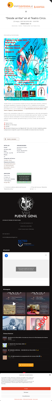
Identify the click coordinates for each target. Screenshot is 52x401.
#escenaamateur (10, 165)
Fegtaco (10, 110)
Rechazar (26, 392)
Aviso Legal (35, 399)
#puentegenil (7, 167)
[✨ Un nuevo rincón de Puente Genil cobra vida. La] (14, 327)
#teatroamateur (7, 168)
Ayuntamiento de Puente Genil (34, 108)
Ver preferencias (26, 396)
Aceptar (26, 388)
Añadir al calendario (11, 139)
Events (20, 25)
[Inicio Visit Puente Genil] (26, 206)
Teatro (10, 160)
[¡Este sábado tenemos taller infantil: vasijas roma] (37, 303)
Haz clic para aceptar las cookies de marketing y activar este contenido (24, 178)
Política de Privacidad (27, 399)
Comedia (6, 160)
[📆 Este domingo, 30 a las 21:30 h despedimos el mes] (14, 303)
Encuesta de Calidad (27, 365)
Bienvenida (14, 25)
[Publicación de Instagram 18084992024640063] (37, 327)
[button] (50, 375)
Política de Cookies (18, 399)
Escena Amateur (18, 110)
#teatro (12, 167)
